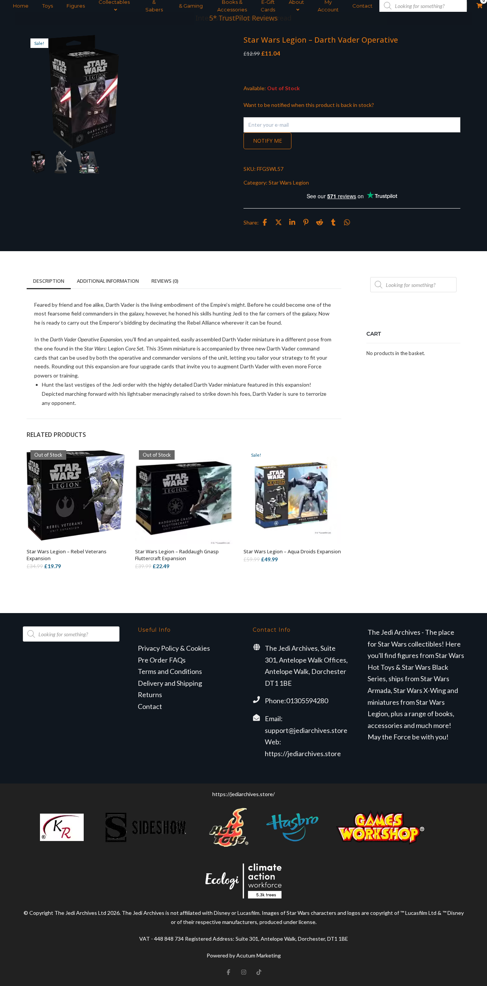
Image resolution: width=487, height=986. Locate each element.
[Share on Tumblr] (333, 222)
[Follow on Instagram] (243, 972)
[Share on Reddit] (320, 222)
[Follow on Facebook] (228, 972)
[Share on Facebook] (265, 222)
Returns (150, 694)
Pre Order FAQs (162, 660)
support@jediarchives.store (306, 730)
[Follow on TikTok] (258, 972)
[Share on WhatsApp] (347, 222)
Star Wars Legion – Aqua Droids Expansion (292, 551)
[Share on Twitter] (278, 222)
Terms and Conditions (170, 671)
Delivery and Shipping (170, 683)
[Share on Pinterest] (306, 222)
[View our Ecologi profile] (243, 880)
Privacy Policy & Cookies (174, 648)
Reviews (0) (164, 280)
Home (21, 6)
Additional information (108, 280)
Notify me (267, 140)
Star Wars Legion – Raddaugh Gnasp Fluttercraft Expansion (177, 555)
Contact (362, 6)
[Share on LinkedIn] (292, 222)
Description (48, 280)
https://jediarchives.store (303, 753)
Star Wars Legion (289, 182)
